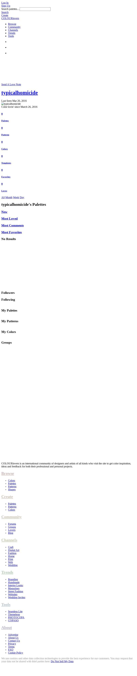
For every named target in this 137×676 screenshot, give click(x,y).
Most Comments (12, 225)
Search (5, 12)
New (4, 212)
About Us (13, 637)
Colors (4, 149)
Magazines (13, 588)
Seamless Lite (15, 611)
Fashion (12, 553)
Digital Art (13, 550)
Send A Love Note (11, 84)
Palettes (5, 120)
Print (10, 559)
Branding (13, 579)
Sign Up (5, 5)
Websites (12, 594)
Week (16, 197)
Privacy (12, 643)
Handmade (14, 582)
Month (8, 197)
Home (11, 556)
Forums (12, 523)
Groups (12, 526)
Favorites (5, 177)
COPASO (13, 620)
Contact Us (14, 640)
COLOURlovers (10, 18)
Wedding (13, 565)
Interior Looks (15, 585)
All (3, 197)
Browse (12, 24)
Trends (11, 33)
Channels (13, 30)
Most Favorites (11, 232)
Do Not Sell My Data (62, 661)
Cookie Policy (15, 652)
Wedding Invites (16, 597)
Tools (11, 36)
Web (10, 562)
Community (14, 27)
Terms (11, 646)
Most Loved (9, 218)
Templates (6, 163)
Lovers (11, 530)
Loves (4, 191)
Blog (10, 533)
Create (4, 15)
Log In (5, 2)
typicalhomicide (19, 93)
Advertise (13, 634)
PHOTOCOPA (16, 617)
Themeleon (14, 614)
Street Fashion (15, 591)
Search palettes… (10, 9)
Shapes (12, 489)
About (6, 627)
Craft (10, 547)
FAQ (10, 649)
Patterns (5, 134)
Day (22, 197)
